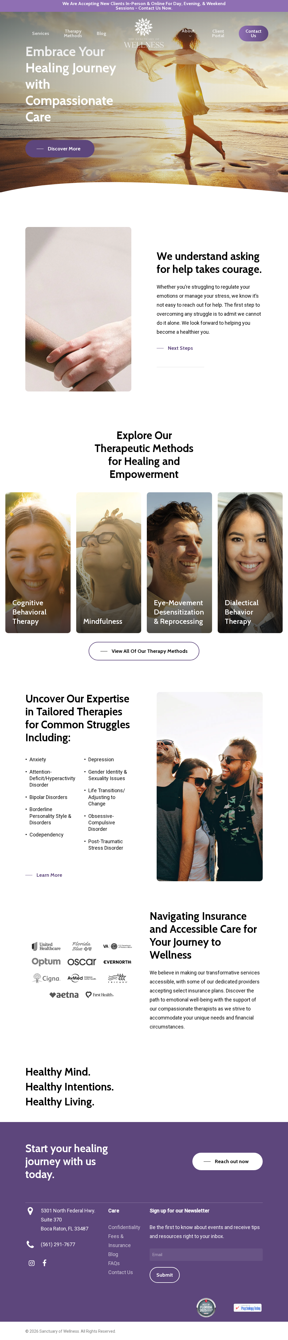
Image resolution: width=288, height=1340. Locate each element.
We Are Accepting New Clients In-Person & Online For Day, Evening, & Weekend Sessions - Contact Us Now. (144, 6)
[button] (60, 149)
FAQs (114, 1263)
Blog (113, 1254)
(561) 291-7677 (58, 1244)
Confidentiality (124, 1227)
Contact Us (120, 1272)
